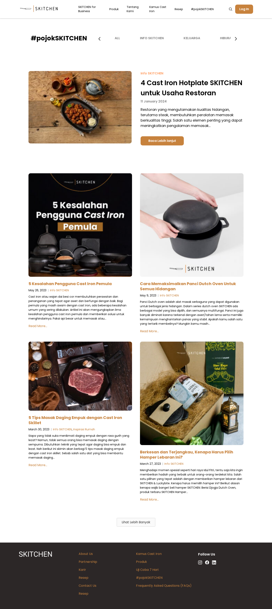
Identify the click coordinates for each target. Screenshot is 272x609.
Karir (82, 569)
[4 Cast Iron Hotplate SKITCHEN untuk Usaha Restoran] (80, 142)
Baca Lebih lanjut (162, 140)
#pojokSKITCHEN (202, 9)
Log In (244, 9)
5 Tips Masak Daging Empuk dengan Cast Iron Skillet (75, 420)
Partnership (88, 561)
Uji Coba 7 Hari (147, 569)
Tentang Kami (133, 9)
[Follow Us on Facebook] (207, 562)
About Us (86, 554)
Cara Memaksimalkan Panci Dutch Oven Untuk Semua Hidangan (188, 286)
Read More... (37, 326)
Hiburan (227, 38)
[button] (136, 522)
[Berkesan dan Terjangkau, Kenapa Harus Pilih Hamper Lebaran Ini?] (192, 394)
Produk (114, 9)
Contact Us (87, 585)
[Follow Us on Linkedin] (214, 562)
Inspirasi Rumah (84, 429)
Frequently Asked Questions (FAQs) (164, 585)
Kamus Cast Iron (157, 9)
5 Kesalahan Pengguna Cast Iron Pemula (70, 283)
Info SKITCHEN (152, 38)
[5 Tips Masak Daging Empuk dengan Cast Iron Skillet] (80, 377)
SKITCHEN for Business (87, 9)
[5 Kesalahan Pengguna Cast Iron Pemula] (80, 225)
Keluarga (192, 38)
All (117, 38)
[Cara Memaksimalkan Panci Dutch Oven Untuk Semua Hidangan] (192, 225)
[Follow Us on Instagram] (200, 562)
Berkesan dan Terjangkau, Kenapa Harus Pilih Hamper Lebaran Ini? (186, 454)
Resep (179, 9)
